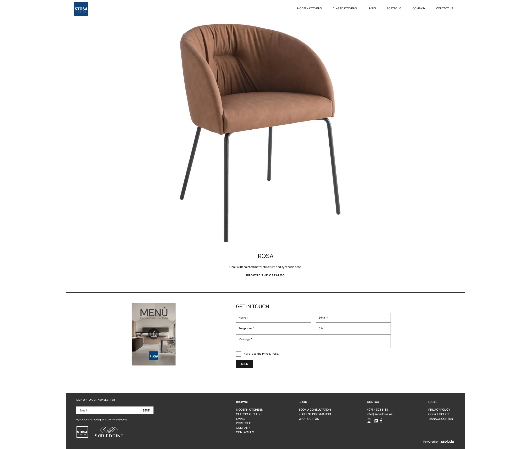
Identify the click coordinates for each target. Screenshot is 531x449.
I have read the (261, 353)
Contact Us (245, 432)
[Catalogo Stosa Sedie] (153, 334)
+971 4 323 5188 (377, 409)
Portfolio (394, 8)
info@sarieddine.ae (379, 414)
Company (419, 8)
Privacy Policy (270, 353)
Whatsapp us (309, 419)
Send (146, 410)
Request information (315, 414)
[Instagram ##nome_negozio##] (369, 420)
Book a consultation (315, 409)
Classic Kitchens (345, 8)
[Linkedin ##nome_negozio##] (375, 420)
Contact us (444, 8)
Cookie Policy (438, 414)
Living (372, 8)
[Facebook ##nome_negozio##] (381, 420)
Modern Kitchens (309, 8)
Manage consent (442, 419)
